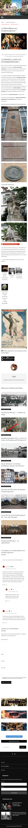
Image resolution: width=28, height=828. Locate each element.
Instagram (15, 754)
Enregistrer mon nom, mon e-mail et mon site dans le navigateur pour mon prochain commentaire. (14, 678)
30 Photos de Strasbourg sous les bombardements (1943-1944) (19, 814)
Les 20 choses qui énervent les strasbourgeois (17, 804)
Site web (3, 667)
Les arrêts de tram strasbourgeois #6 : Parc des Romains (13, 516)
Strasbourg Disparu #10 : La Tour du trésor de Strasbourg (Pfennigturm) (13, 439)
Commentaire (4, 639)
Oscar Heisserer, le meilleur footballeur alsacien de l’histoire (12, 465)
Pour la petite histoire (8, 359)
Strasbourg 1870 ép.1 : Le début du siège (13, 413)
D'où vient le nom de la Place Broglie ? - (14, 560)
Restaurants (14, 714)
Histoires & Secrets (6, 409)
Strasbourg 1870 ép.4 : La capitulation (10, 542)
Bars (14, 726)
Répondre (5, 584)
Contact (3, 770)
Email (2, 787)
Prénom (2, 782)
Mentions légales (5, 766)
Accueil (3, 762)
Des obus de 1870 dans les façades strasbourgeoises (13, 490)
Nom (2, 654)
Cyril (9, 589)
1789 (4, 357)
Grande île (11, 357)
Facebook (12, 754)
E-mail (3, 661)
